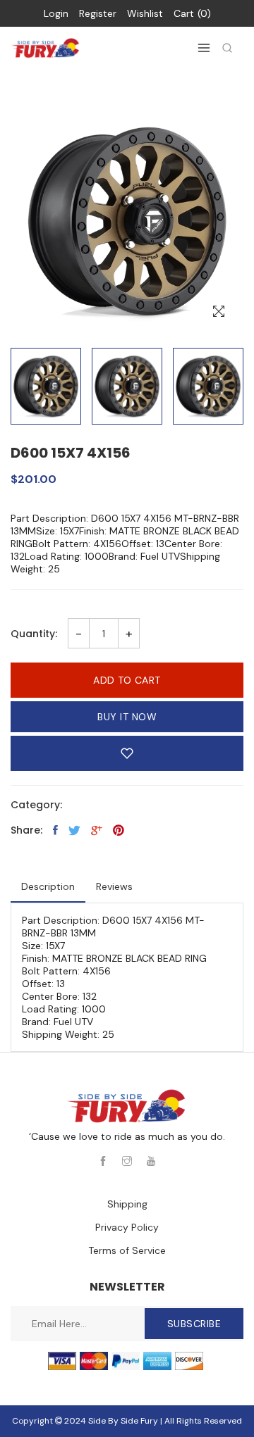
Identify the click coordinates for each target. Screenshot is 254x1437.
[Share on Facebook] (55, 830)
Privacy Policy (127, 1227)
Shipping (127, 1204)
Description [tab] (48, 886)
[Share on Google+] (96, 830)
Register (97, 13)
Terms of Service (127, 1250)
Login (56, 13)
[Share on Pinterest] (118, 830)
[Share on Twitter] (74, 830)
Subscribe (194, 1323)
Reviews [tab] (114, 886)
